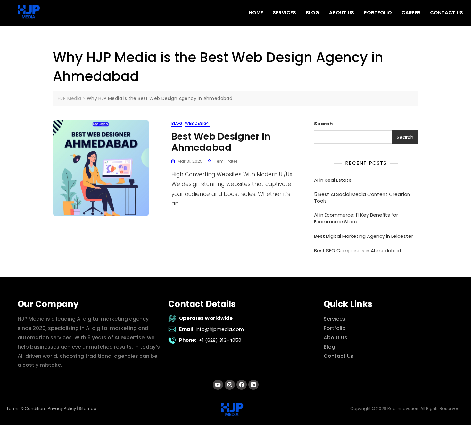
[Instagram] (230, 385)
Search (323, 123)
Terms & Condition (25, 408)
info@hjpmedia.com (220, 329)
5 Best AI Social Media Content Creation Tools (362, 197)
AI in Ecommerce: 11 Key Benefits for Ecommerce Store (356, 218)
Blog (176, 123)
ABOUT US (341, 12)
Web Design (197, 123)
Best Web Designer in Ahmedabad (220, 142)
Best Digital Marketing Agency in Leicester (363, 236)
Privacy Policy (62, 408)
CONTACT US (446, 12)
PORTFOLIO (378, 12)
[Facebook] (241, 385)
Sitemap (87, 408)
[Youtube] (218, 385)
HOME (256, 12)
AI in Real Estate (333, 180)
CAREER (410, 12)
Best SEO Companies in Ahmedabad (357, 250)
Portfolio (335, 328)
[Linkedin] (253, 385)
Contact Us (338, 356)
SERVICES (284, 12)
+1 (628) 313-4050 (220, 340)
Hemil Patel (225, 161)
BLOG (312, 12)
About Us (335, 337)
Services (334, 319)
